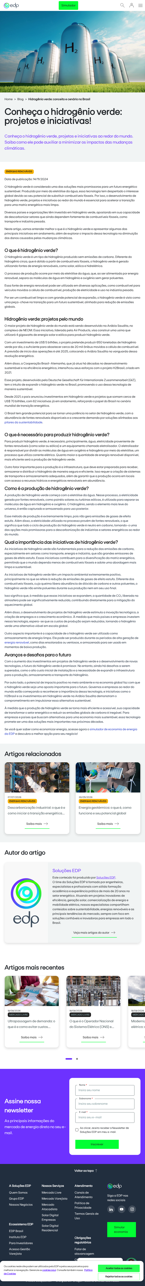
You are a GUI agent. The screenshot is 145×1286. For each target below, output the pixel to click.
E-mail (83, 1112)
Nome (83, 1085)
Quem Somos (18, 1192)
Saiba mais (34, 823)
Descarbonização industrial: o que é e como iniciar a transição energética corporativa (36, 813)
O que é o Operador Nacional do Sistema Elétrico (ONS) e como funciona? (91, 1027)
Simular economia (121, 1229)
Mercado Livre (51, 1192)
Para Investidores (21, 1243)
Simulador (68, 5)
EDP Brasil (16, 1231)
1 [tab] (70, 1060)
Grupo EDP (16, 1198)
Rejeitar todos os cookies (118, 1276)
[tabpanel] (32, 1015)
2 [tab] (78, 1060)
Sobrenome (86, 1098)
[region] (71, 1273)
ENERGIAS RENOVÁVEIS (19, 171)
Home (9, 99)
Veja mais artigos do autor (91, 932)
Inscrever (97, 1144)
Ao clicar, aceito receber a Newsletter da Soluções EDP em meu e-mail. (104, 1130)
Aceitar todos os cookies (119, 1268)
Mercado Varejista (54, 1198)
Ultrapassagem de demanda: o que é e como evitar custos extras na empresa (31, 1027)
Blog (20, 99)
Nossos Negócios (21, 1204)
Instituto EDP (17, 1237)
